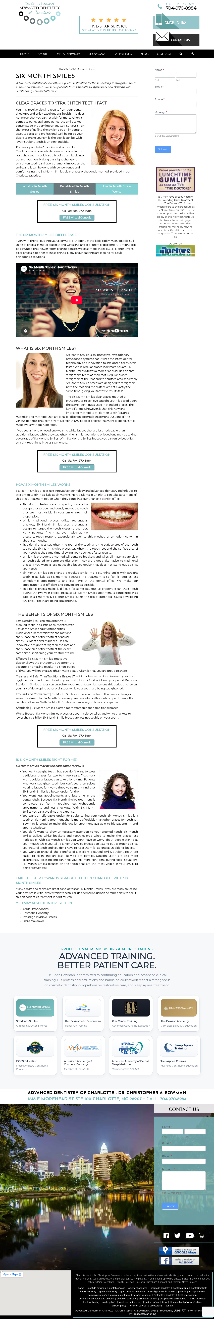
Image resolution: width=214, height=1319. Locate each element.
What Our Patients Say (130, 1302)
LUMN (178, 1310)
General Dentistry (108, 1291)
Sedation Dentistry (126, 1298)
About (42, 54)
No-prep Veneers (141, 1295)
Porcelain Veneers (97, 1295)
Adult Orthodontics (35, 909)
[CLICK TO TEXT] (176, 27)
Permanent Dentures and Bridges (96, 1298)
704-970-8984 (181, 8)
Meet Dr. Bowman (96, 1288)
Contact (164, 54)
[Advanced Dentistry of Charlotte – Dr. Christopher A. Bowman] (40, 14)
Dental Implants (199, 1288)
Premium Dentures (120, 1295)
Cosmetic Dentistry (36, 913)
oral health (64, 113)
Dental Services (68, 54)
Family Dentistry (88, 1291)
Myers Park (99, 87)
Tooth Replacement (187, 1295)
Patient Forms (152, 1302)
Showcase (97, 54)
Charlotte (82, 87)
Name (159, 69)
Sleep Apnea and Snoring (173, 1298)
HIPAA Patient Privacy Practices (186, 1302)
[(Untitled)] (181, 54)
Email (159, 86)
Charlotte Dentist (67, 69)
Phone (160, 99)
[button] (192, 54)
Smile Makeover (33, 921)
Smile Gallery (109, 1302)
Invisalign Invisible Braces (40, 917)
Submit (162, 149)
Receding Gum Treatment (178, 200)
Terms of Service (138, 1305)
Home (24, 54)
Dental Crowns (180, 1288)
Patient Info (123, 54)
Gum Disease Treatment (133, 1291)
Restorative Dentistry (164, 1295)
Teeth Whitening (91, 1302)
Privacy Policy (119, 1305)
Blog (144, 54)
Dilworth (119, 87)
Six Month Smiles (148, 1298)
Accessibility (156, 1305)
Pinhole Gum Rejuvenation (191, 1291)
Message (161, 112)
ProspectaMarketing (144, 1313)
